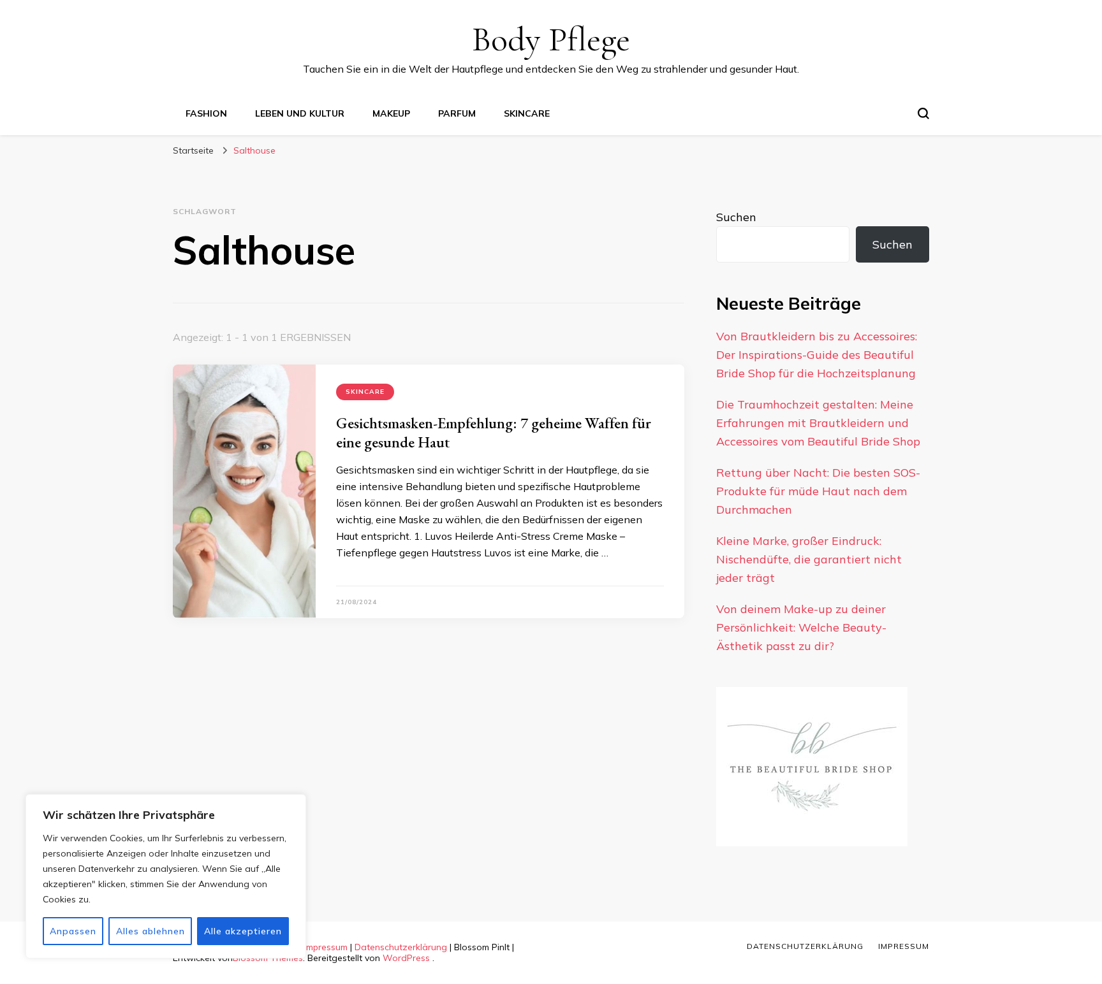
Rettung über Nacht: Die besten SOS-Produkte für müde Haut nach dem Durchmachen (818, 491)
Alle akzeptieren (243, 931)
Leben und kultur (299, 113)
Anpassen (73, 931)
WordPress (406, 958)
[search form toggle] (923, 113)
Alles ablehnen (150, 931)
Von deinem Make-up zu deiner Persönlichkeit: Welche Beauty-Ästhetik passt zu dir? (801, 627)
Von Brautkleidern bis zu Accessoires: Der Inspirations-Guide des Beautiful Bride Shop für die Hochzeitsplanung (816, 354)
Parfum (457, 113)
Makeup (391, 113)
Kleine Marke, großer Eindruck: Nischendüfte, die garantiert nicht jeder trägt (809, 559)
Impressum (326, 947)
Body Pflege (551, 39)
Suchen (736, 217)
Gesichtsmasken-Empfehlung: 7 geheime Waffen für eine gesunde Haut (493, 432)
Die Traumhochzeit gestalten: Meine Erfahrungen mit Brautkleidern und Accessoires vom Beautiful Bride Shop (818, 423)
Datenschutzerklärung (401, 947)
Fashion (206, 113)
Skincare (527, 113)
